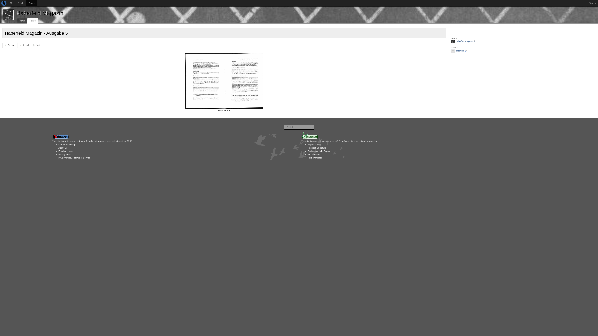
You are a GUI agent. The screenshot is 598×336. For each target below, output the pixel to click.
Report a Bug (314, 144)
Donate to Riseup (67, 144)
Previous (11, 45)
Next (38, 45)
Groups (31, 3)
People (21, 3)
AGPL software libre (345, 141)
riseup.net (75, 141)
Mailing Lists (64, 154)
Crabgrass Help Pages (319, 151)
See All (25, 45)
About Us (62, 148)
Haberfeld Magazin (39, 13)
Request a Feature (317, 148)
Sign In (592, 3)
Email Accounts (65, 151)
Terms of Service (82, 157)
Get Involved (314, 154)
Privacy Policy (65, 157)
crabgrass (329, 141)
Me (11, 3)
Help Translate (315, 157)
